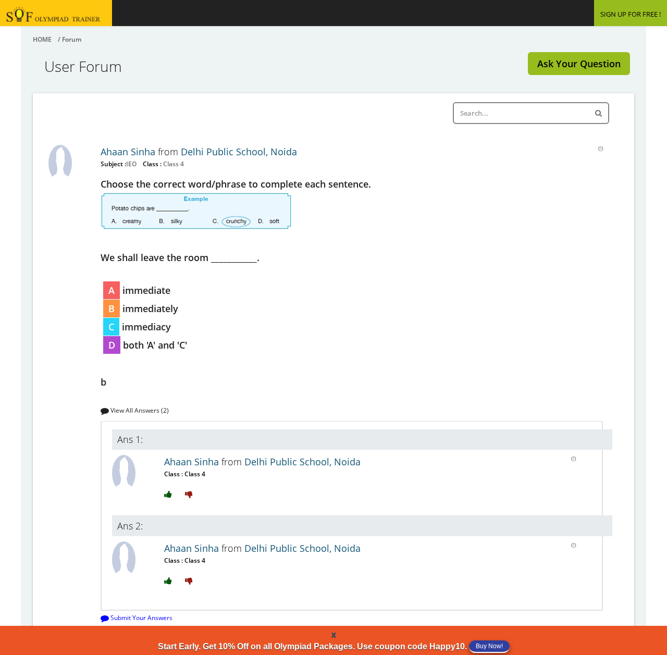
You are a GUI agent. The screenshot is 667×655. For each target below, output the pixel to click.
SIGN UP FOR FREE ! (630, 14)
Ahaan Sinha (129, 151)
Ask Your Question (579, 63)
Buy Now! (489, 646)
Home (42, 39)
